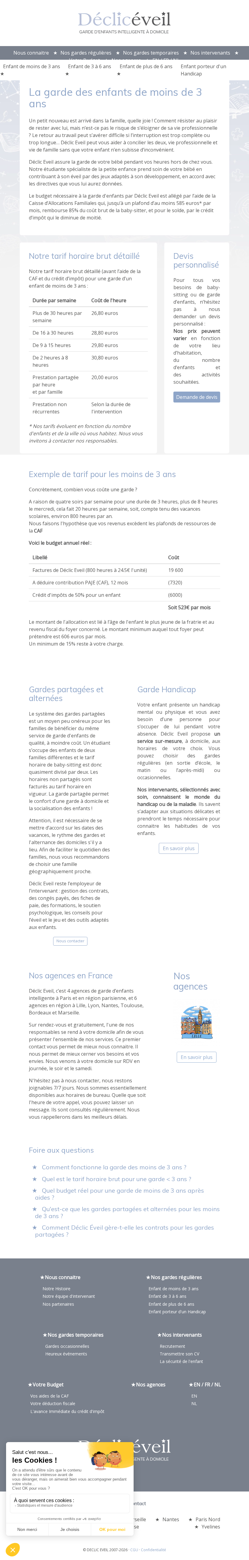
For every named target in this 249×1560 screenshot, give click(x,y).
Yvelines (211, 1526)
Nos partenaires (58, 1304)
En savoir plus (179, 848)
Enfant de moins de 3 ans (31, 66)
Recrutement (172, 1346)
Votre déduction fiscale (52, 1403)
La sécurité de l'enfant (181, 1361)
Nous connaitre (31, 52)
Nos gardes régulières (85, 52)
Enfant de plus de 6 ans (146, 66)
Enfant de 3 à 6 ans (89, 66)
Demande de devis (196, 397)
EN (194, 1396)
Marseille (135, 1519)
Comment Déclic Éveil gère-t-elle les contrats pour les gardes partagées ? (124, 1231)
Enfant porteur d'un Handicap (203, 70)
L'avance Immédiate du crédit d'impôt (67, 1411)
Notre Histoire (56, 1288)
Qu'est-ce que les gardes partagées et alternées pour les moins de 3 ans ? (127, 1212)
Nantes (170, 1519)
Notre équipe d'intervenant (69, 1296)
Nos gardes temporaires (151, 52)
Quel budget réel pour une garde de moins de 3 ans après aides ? (119, 1194)
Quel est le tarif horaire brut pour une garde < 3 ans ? (116, 1179)
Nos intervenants (210, 52)
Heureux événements (66, 1354)
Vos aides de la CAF (49, 1396)
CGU (134, 1549)
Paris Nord (208, 1519)
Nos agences (126, 60)
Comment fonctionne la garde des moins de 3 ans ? (114, 1167)
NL (194, 1403)
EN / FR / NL (166, 60)
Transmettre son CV (179, 1354)
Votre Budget (84, 60)
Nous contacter (70, 941)
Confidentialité (153, 1549)
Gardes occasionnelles (67, 1346)
